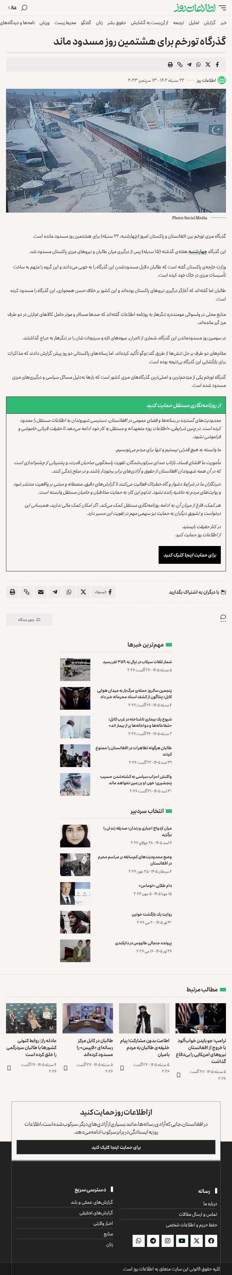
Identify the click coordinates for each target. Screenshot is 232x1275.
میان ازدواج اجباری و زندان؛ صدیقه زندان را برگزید (137, 831)
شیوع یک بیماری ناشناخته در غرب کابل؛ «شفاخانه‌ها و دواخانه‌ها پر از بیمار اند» (140, 722)
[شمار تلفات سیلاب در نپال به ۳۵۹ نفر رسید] (75, 669)
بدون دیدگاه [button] (26, 619)
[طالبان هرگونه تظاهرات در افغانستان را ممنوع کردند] (75, 755)
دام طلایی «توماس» (155, 885)
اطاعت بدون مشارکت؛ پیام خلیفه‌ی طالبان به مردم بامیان (144, 1047)
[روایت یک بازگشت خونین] (75, 922)
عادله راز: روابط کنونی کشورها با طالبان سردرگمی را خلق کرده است (31, 1047)
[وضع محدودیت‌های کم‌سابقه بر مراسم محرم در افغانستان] (75, 864)
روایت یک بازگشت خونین (152, 914)
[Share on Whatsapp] (198, 64)
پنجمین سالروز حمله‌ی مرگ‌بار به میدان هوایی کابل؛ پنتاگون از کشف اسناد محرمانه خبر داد (134, 693)
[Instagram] (168, 1241)
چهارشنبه (197, 251)
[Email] (40, 592)
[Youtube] (182, 1241)
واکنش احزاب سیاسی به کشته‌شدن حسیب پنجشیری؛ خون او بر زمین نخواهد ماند (136, 779)
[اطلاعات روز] (194, 8)
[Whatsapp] (139, 1241)
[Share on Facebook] (217, 64)
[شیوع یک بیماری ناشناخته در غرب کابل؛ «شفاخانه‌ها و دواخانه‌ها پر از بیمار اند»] (75, 727)
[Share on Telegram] (189, 64)
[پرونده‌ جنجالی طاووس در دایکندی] (75, 950)
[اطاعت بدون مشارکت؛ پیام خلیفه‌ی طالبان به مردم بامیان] (144, 1018)
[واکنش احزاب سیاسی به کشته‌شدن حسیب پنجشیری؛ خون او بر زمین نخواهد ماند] (75, 784)
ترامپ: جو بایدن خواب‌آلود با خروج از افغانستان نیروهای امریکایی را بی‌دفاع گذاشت (201, 1051)
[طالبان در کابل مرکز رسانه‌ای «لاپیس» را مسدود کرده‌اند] (88, 1018)
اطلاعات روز (206, 80)
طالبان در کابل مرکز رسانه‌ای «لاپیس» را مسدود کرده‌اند (95, 1047)
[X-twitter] (197, 1241)
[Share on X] (208, 64)
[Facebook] (211, 1241)
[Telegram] (153, 1241)
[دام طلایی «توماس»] (75, 893)
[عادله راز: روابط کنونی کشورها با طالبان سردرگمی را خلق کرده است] (31, 1018)
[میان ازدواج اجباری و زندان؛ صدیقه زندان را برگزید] (75, 836)
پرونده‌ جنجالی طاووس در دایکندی (143, 943)
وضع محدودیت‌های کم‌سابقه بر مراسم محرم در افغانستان (135, 860)
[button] (221, 8)
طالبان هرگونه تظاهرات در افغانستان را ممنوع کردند (133, 750)
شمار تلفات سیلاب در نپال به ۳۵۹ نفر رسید (137, 661)
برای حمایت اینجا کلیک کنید (189, 554)
